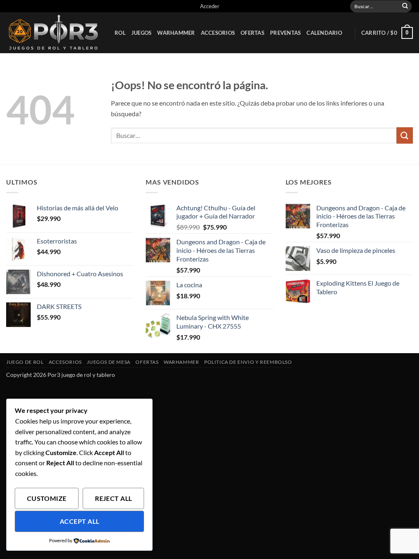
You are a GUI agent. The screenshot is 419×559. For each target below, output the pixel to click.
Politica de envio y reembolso (248, 362)
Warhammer (176, 32)
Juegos (141, 32)
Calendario (324, 32)
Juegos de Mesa (109, 362)
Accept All (79, 521)
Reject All (113, 498)
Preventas (285, 32)
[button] (209, 6)
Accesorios (218, 32)
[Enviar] (405, 6)
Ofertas (252, 32)
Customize (47, 498)
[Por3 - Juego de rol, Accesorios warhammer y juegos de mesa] (54, 32)
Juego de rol (24, 362)
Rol (120, 32)
